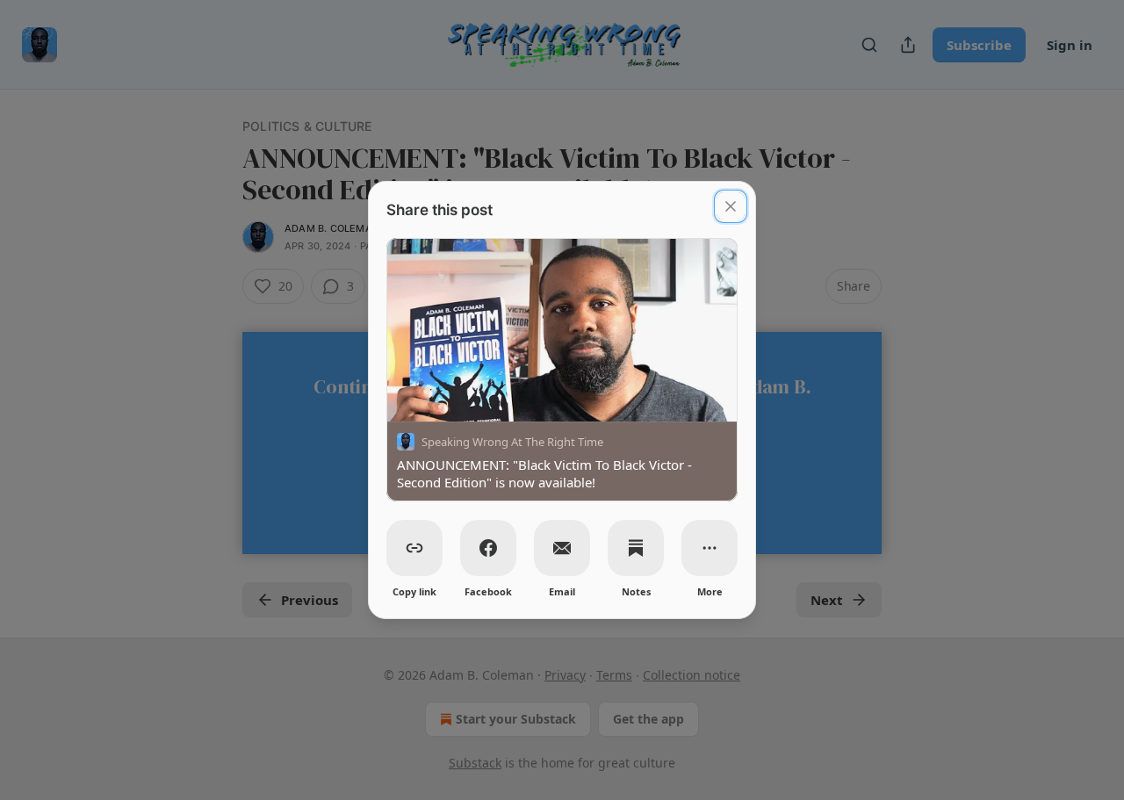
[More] (709, 548)
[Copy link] (414, 548)
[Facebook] (488, 548)
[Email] (562, 548)
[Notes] (636, 548)
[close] (731, 206)
